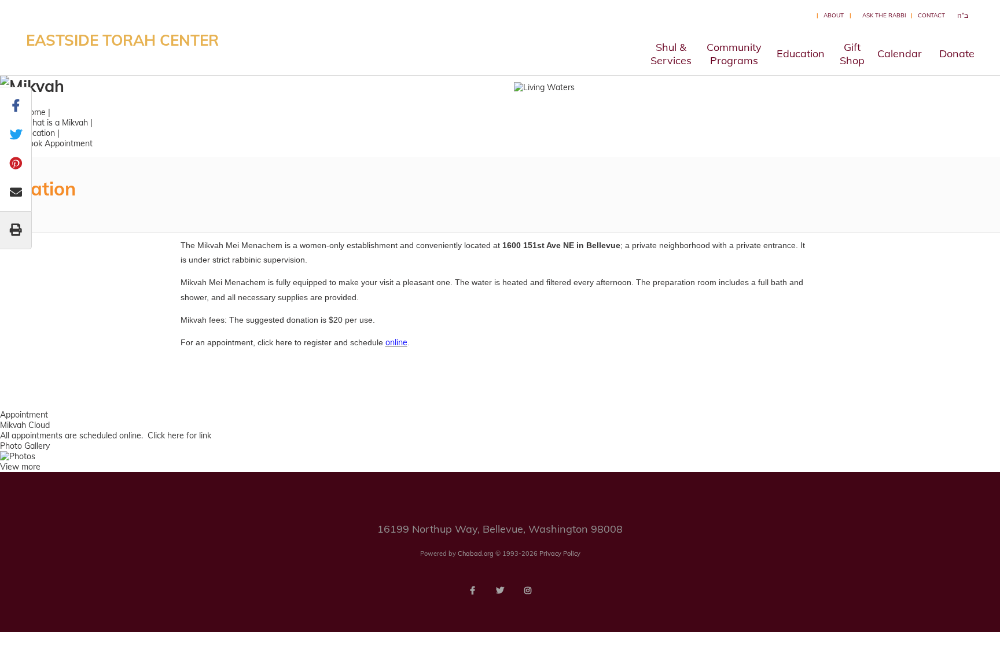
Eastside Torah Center (122, 40)
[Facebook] (472, 590)
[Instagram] (528, 590)
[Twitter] (500, 590)
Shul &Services (671, 53)
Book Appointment (58, 143)
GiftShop (852, 53)
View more (20, 467)
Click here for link (179, 435)
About (833, 15)
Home (34, 112)
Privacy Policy (559, 553)
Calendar (899, 53)
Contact (931, 15)
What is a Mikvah (55, 122)
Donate (957, 53)
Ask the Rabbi (884, 15)
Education (801, 53)
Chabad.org (476, 553)
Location (39, 133)
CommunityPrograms (734, 53)
